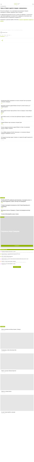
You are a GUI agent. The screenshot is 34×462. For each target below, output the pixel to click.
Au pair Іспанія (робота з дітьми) (8, 412)
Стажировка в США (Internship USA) (8, 350)
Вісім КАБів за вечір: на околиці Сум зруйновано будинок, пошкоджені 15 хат (16, 117)
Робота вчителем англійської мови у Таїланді (10, 329)
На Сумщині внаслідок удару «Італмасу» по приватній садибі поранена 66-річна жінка (17, 138)
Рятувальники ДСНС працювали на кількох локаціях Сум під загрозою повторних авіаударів (16, 101)
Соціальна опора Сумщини (10, 231)
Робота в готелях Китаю (6, 391)
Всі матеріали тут (17, 245)
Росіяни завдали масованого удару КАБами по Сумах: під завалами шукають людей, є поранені (15, 128)
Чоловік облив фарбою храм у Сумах (10, 214)
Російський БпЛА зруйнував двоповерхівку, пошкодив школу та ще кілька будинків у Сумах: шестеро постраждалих (16, 200)
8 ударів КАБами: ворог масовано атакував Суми (11, 122)
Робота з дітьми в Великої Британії (8, 370)
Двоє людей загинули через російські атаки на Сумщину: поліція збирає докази (16, 111)
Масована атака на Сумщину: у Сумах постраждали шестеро (15, 210)
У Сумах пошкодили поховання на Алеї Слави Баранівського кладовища (15, 205)
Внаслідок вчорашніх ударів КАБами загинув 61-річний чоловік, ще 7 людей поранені (15, 106)
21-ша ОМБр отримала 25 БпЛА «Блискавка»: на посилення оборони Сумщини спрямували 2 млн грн (15, 133)
